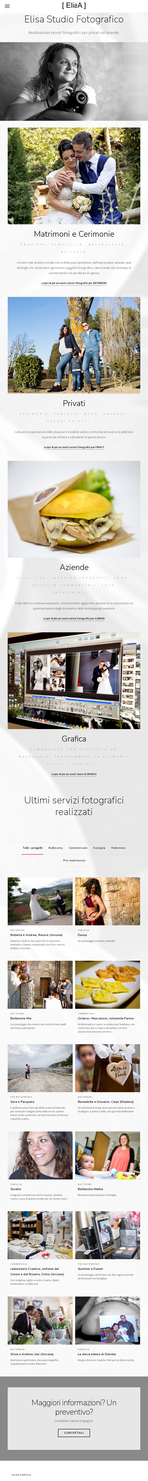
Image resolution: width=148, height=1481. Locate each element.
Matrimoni (118, 848)
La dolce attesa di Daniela (97, 1354)
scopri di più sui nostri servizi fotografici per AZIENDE (74, 618)
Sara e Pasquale (22, 1102)
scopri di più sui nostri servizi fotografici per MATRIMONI (74, 283)
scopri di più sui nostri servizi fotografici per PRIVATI (74, 447)
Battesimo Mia (20, 1018)
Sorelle (15, 1189)
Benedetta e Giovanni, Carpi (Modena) (106, 1102)
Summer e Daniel (90, 1269)
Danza (82, 935)
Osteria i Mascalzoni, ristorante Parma (106, 1018)
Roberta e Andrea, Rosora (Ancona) (36, 935)
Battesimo (56, 848)
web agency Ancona (45, 1474)
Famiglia (99, 848)
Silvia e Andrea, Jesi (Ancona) (32, 1354)
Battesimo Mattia (90, 1189)
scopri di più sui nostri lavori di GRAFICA (74, 774)
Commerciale (78, 848)
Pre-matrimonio (74, 860)
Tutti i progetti (33, 848)
